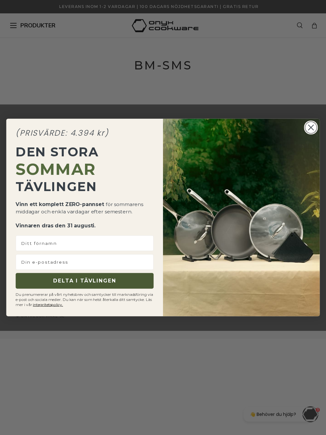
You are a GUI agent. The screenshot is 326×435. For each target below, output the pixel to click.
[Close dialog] (311, 127)
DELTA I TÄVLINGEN (84, 281)
